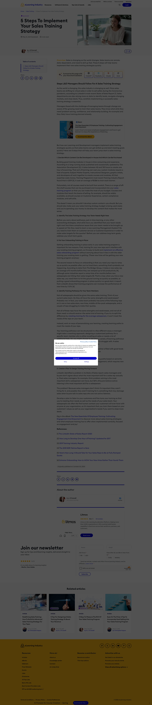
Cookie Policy (93, 342)
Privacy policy (84, 342)
